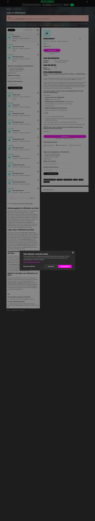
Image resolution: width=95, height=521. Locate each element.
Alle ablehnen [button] (51, 266)
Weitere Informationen (39, 259)
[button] (47, 262)
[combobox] (73, 252)
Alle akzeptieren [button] (65, 266)
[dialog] (47, 260)
